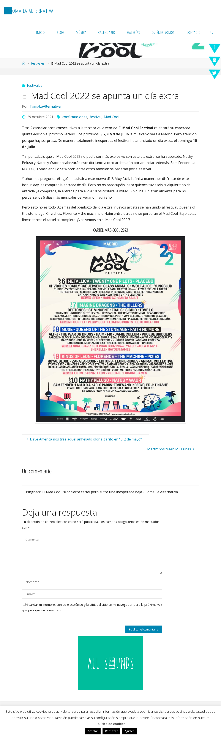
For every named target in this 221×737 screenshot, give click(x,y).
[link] (211, 32)
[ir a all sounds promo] (110, 663)
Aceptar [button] (93, 731)
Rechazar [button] (111, 731)
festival (95, 116)
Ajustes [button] (129, 731)
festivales (37, 63)
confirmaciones (74, 116)
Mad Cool (111, 116)
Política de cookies (110, 724)
